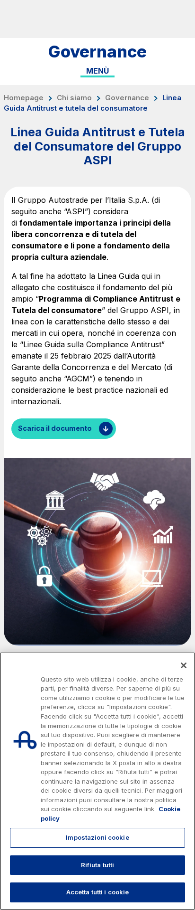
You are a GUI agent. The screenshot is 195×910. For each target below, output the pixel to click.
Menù (97, 71)
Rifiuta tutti (98, 865)
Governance (127, 98)
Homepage (24, 98)
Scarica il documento (55, 428)
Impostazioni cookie (97, 837)
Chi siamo (74, 98)
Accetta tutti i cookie (97, 892)
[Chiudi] (183, 665)
